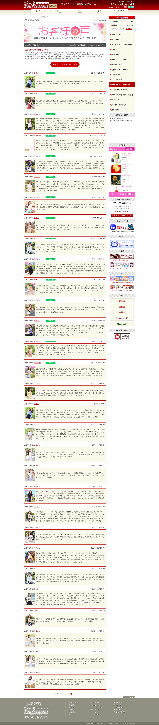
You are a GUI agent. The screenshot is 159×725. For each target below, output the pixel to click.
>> (74, 694)
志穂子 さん (37, 135)
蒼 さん (36, 73)
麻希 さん (37, 631)
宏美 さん (37, 486)
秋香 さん (37, 321)
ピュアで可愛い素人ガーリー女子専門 (122, 268)
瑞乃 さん (37, 197)
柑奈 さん (37, 465)
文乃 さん (37, 300)
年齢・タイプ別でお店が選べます (122, 291)
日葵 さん (37, 527)
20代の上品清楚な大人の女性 (122, 260)
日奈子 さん (37, 589)
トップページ (28, 17)
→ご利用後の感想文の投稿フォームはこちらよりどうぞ (87, 45)
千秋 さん (37, 548)
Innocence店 (122, 318)
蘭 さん (36, 218)
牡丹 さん (37, 279)
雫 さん (36, 238)
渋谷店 (122, 301)
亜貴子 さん (37, 363)
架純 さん (37, 156)
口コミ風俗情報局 (126, 194)
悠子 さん (37, 507)
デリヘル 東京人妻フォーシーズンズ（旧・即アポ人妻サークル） (110, 723)
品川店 (122, 312)
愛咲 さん (37, 259)
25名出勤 (129, 29)
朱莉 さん (37, 177)
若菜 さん (37, 93)
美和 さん (37, 424)
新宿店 (122, 307)
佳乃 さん (37, 383)
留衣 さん (37, 114)
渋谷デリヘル (115, 194)
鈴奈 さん (37, 341)
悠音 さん (37, 672)
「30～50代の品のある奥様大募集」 (122, 282)
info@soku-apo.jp (123, 211)
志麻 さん (37, 445)
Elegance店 (122, 324)
